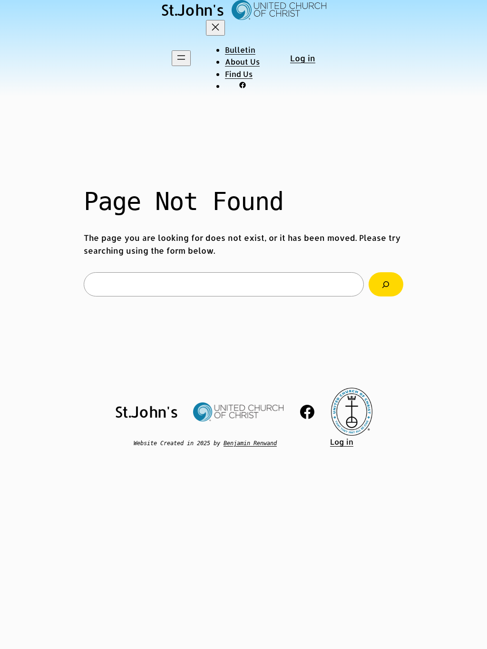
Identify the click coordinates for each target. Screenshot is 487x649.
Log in (302, 58)
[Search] (386, 284)
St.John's (192, 9)
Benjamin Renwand (250, 443)
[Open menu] (181, 58)
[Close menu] (215, 28)
